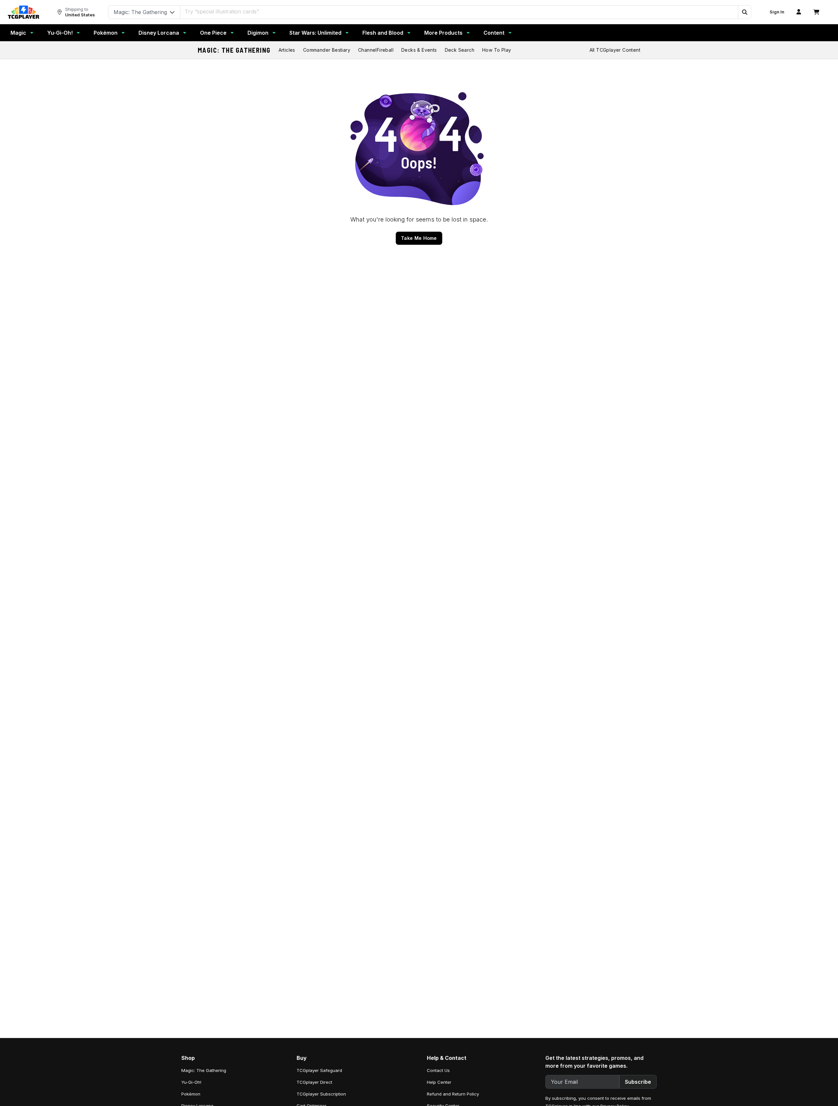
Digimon (257, 32)
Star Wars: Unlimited (315, 32)
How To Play (496, 50)
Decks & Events (419, 50)
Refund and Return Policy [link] (453, 1094)
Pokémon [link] (190, 1094)
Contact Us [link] (438, 1070)
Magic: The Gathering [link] (203, 1070)
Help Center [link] (439, 1082)
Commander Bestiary (326, 50)
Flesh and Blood (382, 32)
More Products (443, 32)
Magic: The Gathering (234, 50)
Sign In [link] (777, 11)
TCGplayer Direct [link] (314, 1082)
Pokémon (106, 32)
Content (493, 32)
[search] (459, 11)
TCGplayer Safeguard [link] (319, 1070)
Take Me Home (419, 238)
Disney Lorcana (158, 32)
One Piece (213, 32)
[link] (23, 12)
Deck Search (459, 50)
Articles (287, 50)
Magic (18, 32)
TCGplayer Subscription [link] (321, 1094)
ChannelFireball (375, 50)
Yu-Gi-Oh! (60, 32)
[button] (744, 12)
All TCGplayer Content (615, 50)
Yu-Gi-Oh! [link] (191, 1082)
